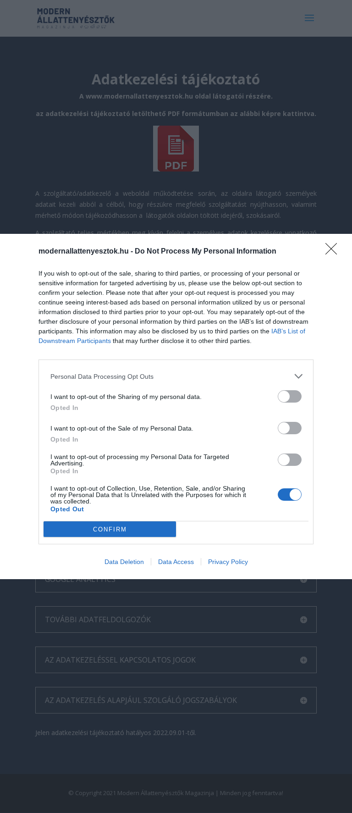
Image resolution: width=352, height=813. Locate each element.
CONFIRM (110, 529)
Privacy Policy (228, 561)
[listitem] (176, 376)
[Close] (334, 251)
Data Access (176, 561)
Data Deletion (124, 561)
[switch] (290, 396)
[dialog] (176, 406)
